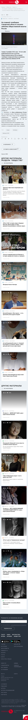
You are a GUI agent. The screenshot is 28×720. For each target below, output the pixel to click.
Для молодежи (18, 646)
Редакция (4, 686)
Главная (3, 7)
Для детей (17, 644)
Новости (15, 7)
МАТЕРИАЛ (16, 18)
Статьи (3, 644)
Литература (16, 634)
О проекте (4, 684)
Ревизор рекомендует (18, 666)
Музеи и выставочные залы (6, 677)
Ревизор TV (4, 650)
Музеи (3, 636)
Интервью (4, 646)
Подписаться (8, 628)
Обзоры (3, 652)
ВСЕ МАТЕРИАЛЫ (8, 163)
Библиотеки (3, 680)
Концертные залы (5, 679)
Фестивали (4, 667)
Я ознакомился (6, 625)
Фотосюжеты (5, 648)
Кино (8, 634)
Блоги (3, 656)
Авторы (3, 688)
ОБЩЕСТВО (4, 18)
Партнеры (4, 692)
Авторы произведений (6, 690)
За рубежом (4, 669)
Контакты (4, 694)
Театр (3, 634)
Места (3, 673)
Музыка (9, 636)
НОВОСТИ (11, 18)
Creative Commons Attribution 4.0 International (13, 706)
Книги (16, 673)
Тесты (3, 654)
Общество (8, 7)
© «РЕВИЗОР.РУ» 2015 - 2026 (19, 711)
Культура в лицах (6, 659)
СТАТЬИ (5, 185)
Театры (2, 676)
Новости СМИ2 (4, 154)
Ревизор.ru (7, 31)
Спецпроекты (5, 665)
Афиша (16, 663)
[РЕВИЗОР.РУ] (14, 2)
